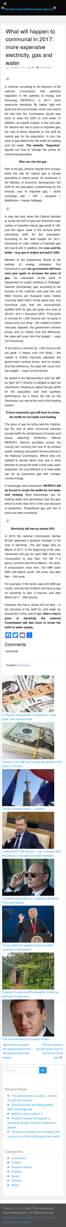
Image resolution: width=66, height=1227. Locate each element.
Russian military (22, 1167)
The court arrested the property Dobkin (26, 1039)
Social (16, 1176)
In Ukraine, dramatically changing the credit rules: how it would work (29, 717)
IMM (32, 67)
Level (16, 1208)
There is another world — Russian (23, 809)
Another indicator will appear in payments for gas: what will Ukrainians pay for (31, 1122)
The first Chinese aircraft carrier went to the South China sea (49, 1051)
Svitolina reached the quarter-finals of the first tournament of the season (17, 1051)
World (15, 1185)
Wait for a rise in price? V (27, 1114)
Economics (46, 67)
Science (17, 1171)
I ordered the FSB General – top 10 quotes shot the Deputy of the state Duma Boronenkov (31, 853)
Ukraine (16, 1180)
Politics (16, 1162)
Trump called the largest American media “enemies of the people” (27, 947)
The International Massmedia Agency (28, 9)
